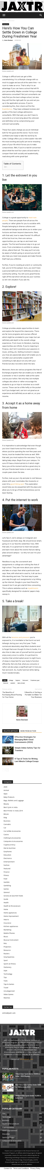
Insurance (7, 923)
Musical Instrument (11, 940)
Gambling (7, 885)
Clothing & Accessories (12, 838)
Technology (8, 974)
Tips (5, 977)
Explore (18, 680)
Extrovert (25, 680)
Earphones (8, 851)
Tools (6, 981)
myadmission (33, 588)
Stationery (7, 967)
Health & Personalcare (12, 906)
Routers (6, 953)
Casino (6, 834)
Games (6, 889)
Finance (6, 872)
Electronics (8, 858)
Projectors (7, 947)
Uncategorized (9, 991)
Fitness (6, 875)
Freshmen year (35, 680)
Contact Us (8, 1168)
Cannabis (7, 824)
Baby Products (9, 797)
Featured (7, 868)
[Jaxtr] (22, 6)
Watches (7, 998)
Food (5, 879)
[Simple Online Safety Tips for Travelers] (8, 750)
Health (6, 902)
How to (6, 919)
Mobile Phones (9, 933)
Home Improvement (11, 916)
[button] (3, 15)
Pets (5, 943)
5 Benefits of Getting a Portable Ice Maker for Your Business (33, 694)
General (7, 892)
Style (5, 970)
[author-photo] (22, 717)
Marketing (7, 930)
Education (11, 21)
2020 (5, 787)
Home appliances (10, 913)
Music (6, 936)
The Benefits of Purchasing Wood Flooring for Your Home (12, 694)
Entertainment (9, 862)
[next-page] (7, 769)
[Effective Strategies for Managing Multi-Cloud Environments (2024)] (8, 739)
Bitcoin (6, 814)
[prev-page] (3, 769)
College (11, 680)
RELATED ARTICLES (11, 731)
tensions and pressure (21, 637)
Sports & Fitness (10, 964)
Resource (7, 950)
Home (4, 21)
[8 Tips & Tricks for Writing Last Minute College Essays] (8, 761)
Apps (5, 794)
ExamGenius (7, 109)
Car (5, 828)
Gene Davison (8, 40)
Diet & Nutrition (10, 848)
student (12, 683)
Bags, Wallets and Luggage (14, 800)
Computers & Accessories (13, 841)
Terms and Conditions (21, 1168)
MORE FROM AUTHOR (28, 731)
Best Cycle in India (10, 807)
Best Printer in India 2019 (13, 811)
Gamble (6, 882)
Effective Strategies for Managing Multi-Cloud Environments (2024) (25, 739)
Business (7, 821)
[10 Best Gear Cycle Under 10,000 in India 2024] (8, 1098)
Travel (6, 987)
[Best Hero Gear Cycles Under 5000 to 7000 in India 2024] (8, 1087)
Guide (6, 899)
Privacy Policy (35, 1168)
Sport (6, 960)
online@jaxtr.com (26, 1059)
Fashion (6, 865)
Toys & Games (9, 984)
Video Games (8, 994)
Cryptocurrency (9, 845)
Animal (6, 790)
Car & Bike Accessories (12, 831)
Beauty (6, 804)
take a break (21, 683)
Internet (5, 683)
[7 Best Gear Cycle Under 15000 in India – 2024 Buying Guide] (8, 1077)
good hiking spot (17, 484)
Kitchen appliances (11, 926)
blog (5, 817)
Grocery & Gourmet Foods (13, 896)
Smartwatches (9, 957)
